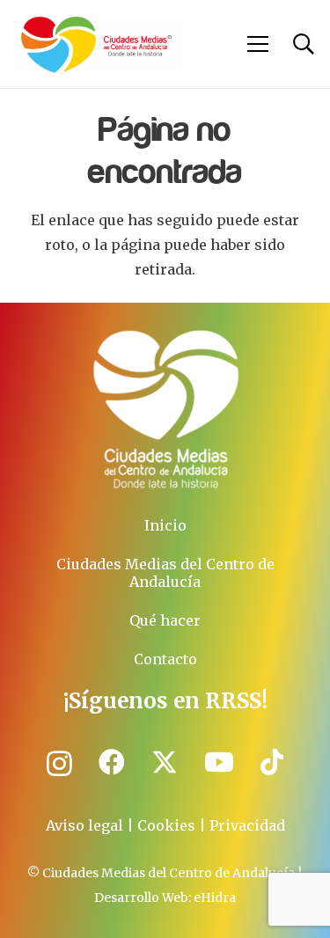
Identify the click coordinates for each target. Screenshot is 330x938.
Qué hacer (165, 620)
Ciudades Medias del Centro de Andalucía (165, 572)
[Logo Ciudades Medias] (96, 44)
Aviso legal (84, 825)
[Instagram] (59, 763)
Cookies (166, 825)
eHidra (215, 897)
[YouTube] (219, 762)
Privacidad (247, 825)
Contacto (165, 659)
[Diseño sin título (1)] (165, 409)
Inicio (165, 525)
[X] (164, 762)
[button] (259, 44)
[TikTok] (271, 762)
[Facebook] (112, 762)
